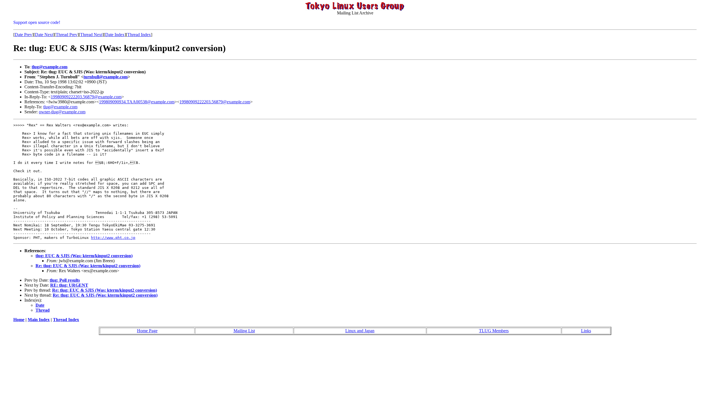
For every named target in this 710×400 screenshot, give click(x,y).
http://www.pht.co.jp (113, 238)
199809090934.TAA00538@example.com (136, 101)
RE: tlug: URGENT (69, 285)
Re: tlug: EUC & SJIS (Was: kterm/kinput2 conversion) (88, 265)
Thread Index (139, 34)
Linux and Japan (359, 330)
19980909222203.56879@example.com (86, 96)
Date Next (44, 34)
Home (18, 319)
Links (586, 330)
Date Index (115, 34)
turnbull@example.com (105, 76)
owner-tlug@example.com (62, 111)
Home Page (147, 330)
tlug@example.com (49, 66)
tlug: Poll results (65, 280)
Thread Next (91, 34)
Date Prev (23, 34)
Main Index (39, 319)
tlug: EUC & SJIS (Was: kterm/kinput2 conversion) (84, 255)
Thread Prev (66, 34)
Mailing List (244, 330)
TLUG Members (494, 330)
